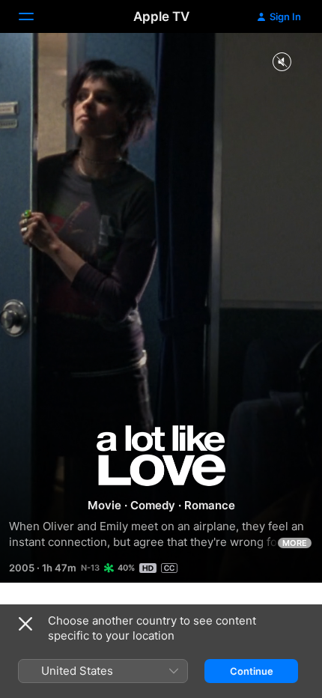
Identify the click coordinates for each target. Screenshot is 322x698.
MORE (294, 543)
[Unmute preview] (281, 62)
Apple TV (161, 16)
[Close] (25, 624)
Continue (251, 671)
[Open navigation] (35, 16)
